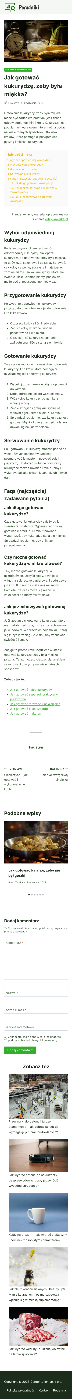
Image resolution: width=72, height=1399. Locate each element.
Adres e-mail (16, 1010)
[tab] (29, 895)
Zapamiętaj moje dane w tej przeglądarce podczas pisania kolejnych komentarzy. (34, 1038)
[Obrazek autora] (6, 103)
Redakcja (59, 1390)
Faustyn (14, 103)
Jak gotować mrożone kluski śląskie (35, 704)
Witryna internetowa (20, 1027)
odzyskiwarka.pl (56, 219)
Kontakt (44, 1390)
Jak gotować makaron (25, 713)
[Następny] (62, 856)
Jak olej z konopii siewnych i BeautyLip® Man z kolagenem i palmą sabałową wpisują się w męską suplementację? (37, 1294)
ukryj (29, 154)
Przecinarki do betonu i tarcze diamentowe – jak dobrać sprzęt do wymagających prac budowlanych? (34, 1127)
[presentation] (36, 842)
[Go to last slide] (10, 856)
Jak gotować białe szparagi (29, 709)
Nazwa (12, 993)
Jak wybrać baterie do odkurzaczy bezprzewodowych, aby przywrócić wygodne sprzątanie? (33, 1180)
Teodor (19, 882)
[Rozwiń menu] (64, 7)
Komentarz (14, 943)
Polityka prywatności (20, 1390)
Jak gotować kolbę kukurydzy (31, 689)
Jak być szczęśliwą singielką (54, 774)
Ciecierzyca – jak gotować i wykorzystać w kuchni (16, 779)
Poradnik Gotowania (18, 69)
